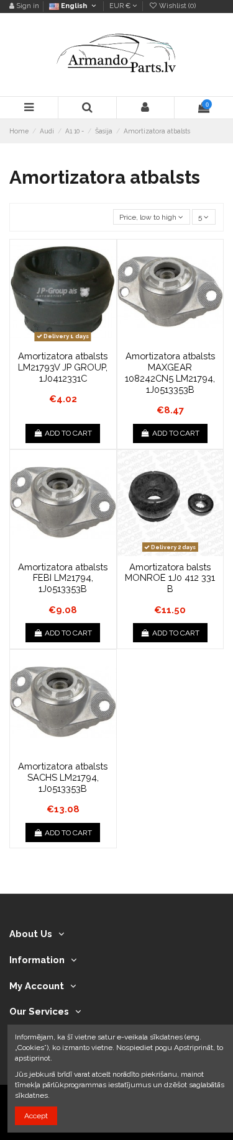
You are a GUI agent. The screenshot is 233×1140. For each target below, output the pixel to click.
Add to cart (68, 433)
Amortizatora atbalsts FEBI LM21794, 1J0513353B (62, 578)
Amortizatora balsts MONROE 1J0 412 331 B (170, 578)
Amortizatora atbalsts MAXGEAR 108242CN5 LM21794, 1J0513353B (170, 372)
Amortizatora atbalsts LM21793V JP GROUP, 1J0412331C (62, 367)
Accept (36, 1115)
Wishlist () (176, 6)
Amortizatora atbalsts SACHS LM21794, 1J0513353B (62, 777)
